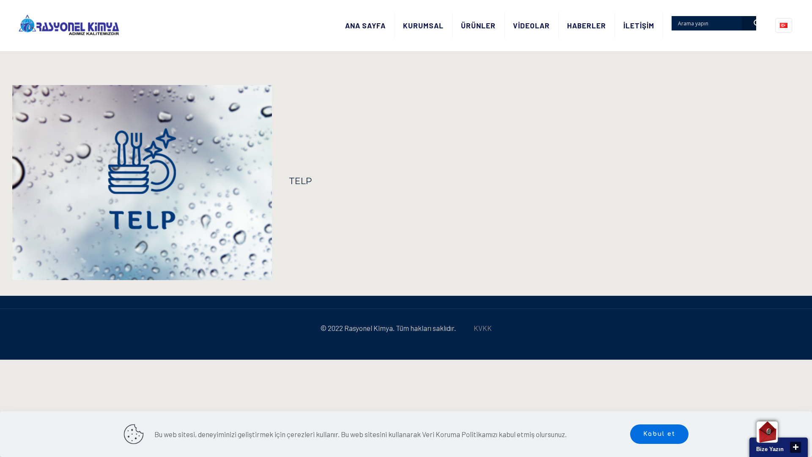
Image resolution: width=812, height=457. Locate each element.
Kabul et (659, 434)
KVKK (483, 328)
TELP (300, 181)
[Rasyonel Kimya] (69, 25)
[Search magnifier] (749, 23)
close (795, 447)
